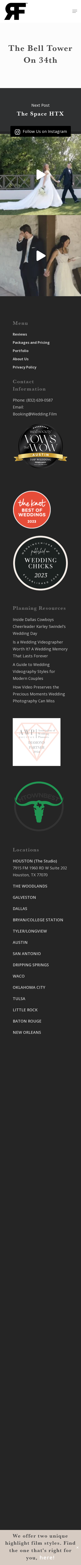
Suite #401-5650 (28, 1418)
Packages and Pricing (31, 342)
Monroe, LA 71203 (29, 1489)
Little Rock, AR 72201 (32, 1274)
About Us (21, 359)
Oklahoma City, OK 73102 (36, 1217)
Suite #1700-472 (28, 1267)
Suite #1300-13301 (30, 1210)
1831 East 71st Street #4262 (39, 1235)
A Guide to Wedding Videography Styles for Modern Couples (34, 671)
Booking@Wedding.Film (35, 414)
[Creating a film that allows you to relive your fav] (40, 255)
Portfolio (21, 350)
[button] (74, 11)
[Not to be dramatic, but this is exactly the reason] (40, 174)
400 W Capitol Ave (29, 1260)
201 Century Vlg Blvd (32, 1475)
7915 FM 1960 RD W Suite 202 (40, 867)
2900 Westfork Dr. (29, 1411)
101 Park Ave (24, 1203)
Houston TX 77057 (29, 1071)
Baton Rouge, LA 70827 (34, 1425)
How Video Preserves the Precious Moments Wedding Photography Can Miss (39, 693)
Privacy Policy (24, 367)
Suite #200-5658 (28, 1482)
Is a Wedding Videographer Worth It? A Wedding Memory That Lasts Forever (40, 648)
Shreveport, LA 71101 (32, 1457)
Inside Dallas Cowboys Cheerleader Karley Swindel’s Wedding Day (39, 626)
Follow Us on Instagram (44, 131)
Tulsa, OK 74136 (27, 1242)
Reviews (20, 334)
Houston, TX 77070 (30, 874)
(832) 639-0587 (39, 400)
